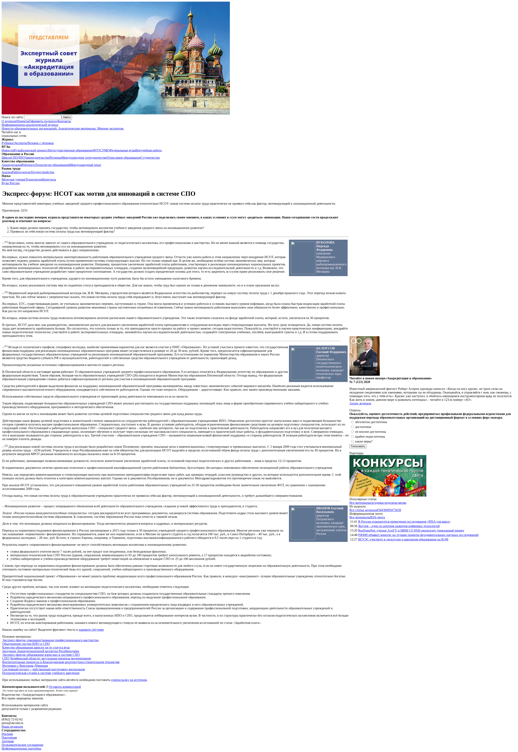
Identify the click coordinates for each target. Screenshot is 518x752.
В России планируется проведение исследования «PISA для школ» (404, 521)
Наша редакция (12, 726)
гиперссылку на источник (129, 680)
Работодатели (21, 172)
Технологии (33, 179)
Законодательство (37, 157)
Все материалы (359, 502)
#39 (398, 510)
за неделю (388, 502)
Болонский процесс (34, 150)
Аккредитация (12, 165)
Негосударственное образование (70, 150)
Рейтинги (28, 165)
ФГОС (97, 150)
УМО (105, 150)
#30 (384, 510)
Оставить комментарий (65, 686)
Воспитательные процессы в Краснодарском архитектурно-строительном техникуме (61, 662)
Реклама (7, 734)
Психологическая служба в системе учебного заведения (40, 673)
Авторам (8, 741)
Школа (6, 157)
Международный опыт (85, 165)
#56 (379, 510)
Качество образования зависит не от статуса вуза (36, 647)
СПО (14, 157)
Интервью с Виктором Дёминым (25, 665)
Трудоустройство (42, 172)
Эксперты (20, 143)
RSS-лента (377, 517)
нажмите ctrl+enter (91, 629)
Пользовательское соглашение (22, 745)
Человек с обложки (40, 143)
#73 (393, 510)
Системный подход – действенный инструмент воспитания (43, 669)
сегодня (375, 502)
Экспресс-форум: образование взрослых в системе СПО (41, 654)
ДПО (21, 157)
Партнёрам (9, 737)
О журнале (9, 121)
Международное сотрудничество (84, 157)
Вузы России (11, 183)
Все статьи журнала (363, 510)
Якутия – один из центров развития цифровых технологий (399, 526)
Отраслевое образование (124, 157)
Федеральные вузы (122, 150)
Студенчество (150, 157)
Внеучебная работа (148, 150)
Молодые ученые (13, 179)
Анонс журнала (360, 403)
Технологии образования (52, 165)
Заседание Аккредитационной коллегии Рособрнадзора (40, 651)
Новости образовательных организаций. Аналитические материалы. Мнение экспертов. (63, 126)
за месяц (400, 502)
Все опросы (508, 410)
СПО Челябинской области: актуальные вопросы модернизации (46, 658)
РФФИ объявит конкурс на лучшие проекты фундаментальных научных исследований (418, 535)
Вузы (17, 150)
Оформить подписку (43, 121)
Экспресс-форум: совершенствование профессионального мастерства (50, 640)
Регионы (55, 157)
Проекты (23, 121)
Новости (8, 150)
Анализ (7, 172)
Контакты (64, 121)
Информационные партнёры (21, 748)
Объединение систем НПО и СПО (26, 644)
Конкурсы (49, 179)
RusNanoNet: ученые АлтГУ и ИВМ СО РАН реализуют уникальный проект (411, 530)
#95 (388, 510)
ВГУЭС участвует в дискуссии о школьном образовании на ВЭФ (403, 539)
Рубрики (8, 143)
